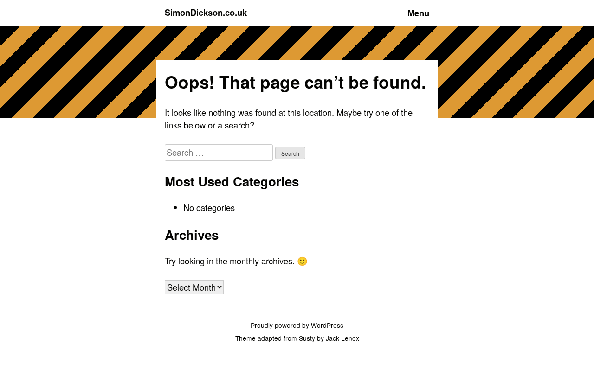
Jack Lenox (342, 338)
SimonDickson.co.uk (206, 12)
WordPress (327, 325)
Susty (307, 338)
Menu (418, 12)
